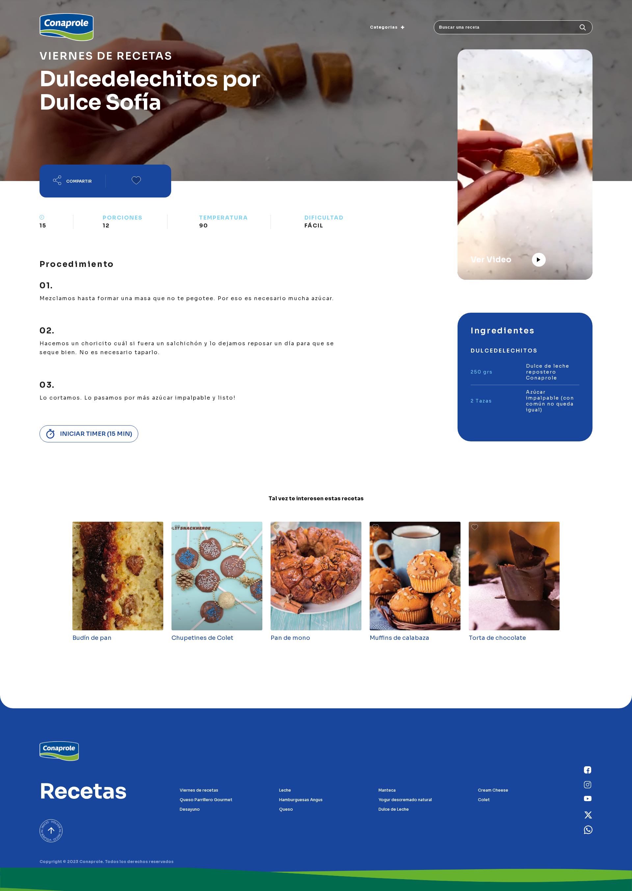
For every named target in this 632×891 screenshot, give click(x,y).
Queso (286, 809)
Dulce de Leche (394, 809)
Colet (484, 799)
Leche (285, 790)
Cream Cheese (493, 790)
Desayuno (190, 809)
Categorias (384, 27)
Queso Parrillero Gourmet (206, 799)
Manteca (387, 790)
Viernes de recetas (199, 790)
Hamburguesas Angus (301, 799)
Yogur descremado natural (405, 799)
